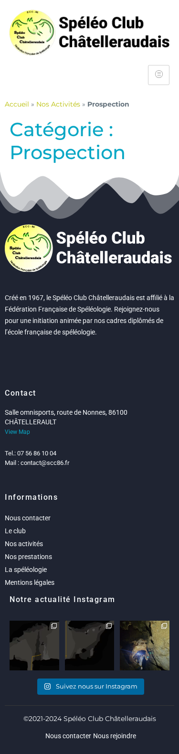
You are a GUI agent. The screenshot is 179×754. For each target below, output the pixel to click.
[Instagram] (53, 664)
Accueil (17, 104)
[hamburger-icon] (158, 75)
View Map (17, 432)
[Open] (34, 645)
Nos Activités (58, 104)
